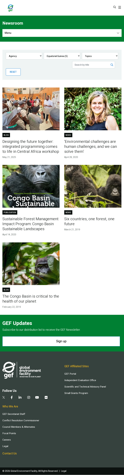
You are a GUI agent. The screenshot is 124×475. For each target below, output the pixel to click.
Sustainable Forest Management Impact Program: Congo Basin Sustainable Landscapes (30, 224)
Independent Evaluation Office (80, 380)
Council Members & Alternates (18, 427)
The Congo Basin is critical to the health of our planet (30, 299)
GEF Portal (70, 374)
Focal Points (9, 433)
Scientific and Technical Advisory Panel (85, 386)
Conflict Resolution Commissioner (20, 420)
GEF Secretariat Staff (13, 414)
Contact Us (9, 453)
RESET (13, 72)
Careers (6, 440)
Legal (5, 446)
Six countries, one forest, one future (89, 221)
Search (114, 7)
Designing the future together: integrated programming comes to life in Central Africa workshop (30, 146)
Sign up (61, 341)
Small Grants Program (76, 393)
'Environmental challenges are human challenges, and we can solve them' (90, 146)
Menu (8, 33)
